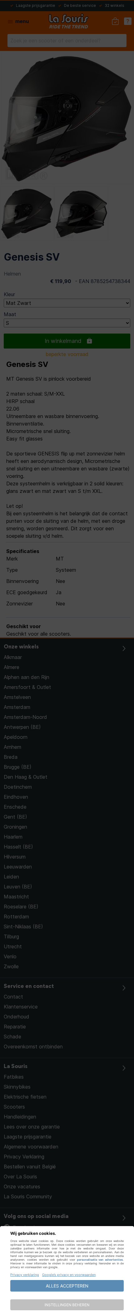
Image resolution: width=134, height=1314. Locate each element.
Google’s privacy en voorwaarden (69, 1275)
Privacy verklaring (24, 1275)
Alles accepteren (67, 1285)
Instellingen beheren (67, 1304)
